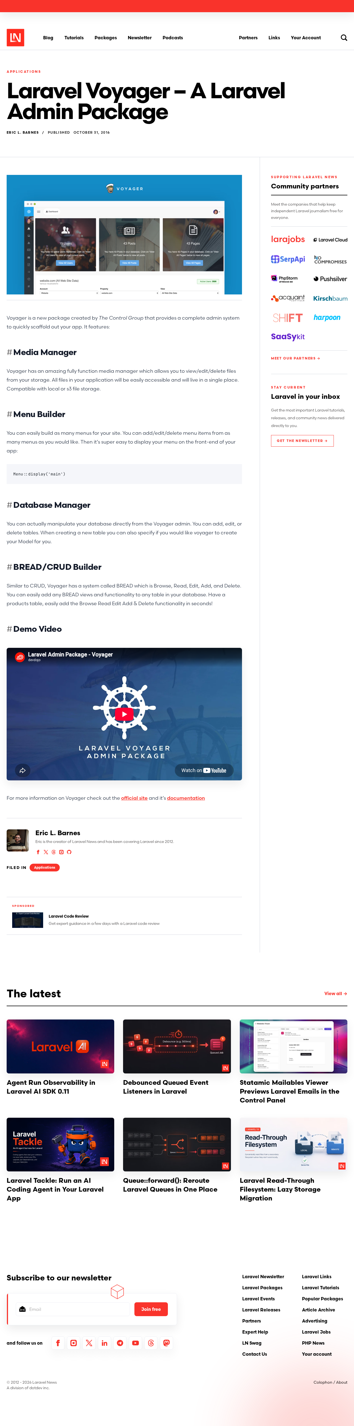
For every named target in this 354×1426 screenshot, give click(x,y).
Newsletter (140, 37)
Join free (151, 1309)
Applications (24, 71)
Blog (48, 37)
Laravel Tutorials (320, 1287)
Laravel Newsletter (263, 1276)
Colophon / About (330, 1382)
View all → (335, 993)
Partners (248, 37)
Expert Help (255, 1332)
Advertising (314, 1321)
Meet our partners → (296, 358)
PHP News (313, 1343)
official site (134, 798)
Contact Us (254, 1354)
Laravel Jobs (316, 1332)
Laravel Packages (262, 1287)
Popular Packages (322, 1298)
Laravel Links (316, 1276)
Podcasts (173, 37)
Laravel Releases (261, 1310)
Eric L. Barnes (23, 132)
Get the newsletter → (302, 441)
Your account (317, 1354)
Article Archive (318, 1310)
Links (274, 37)
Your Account (306, 37)
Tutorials (74, 37)
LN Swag (252, 1343)
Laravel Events (258, 1298)
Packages (106, 37)
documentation (186, 798)
